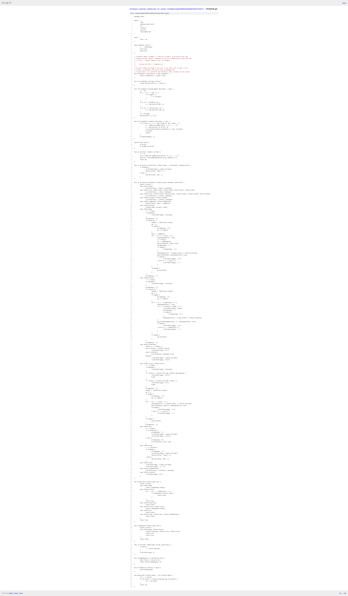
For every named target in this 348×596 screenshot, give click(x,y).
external (142, 9)
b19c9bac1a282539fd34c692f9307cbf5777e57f (185, 9)
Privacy (16, 593)
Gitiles (11, 593)
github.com (151, 9)
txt (340, 593)
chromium (134, 9)
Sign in (344, 3)
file (166, 13)
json (344, 593)
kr (158, 9)
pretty (163, 9)
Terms (21, 593)
